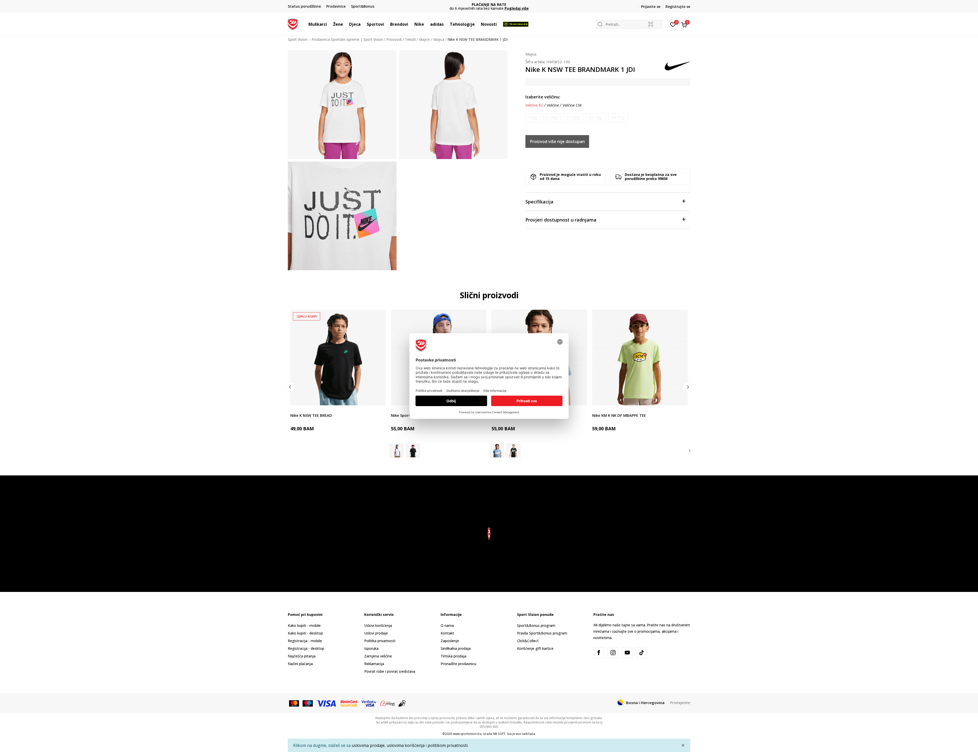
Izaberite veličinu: (542, 97)
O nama (447, 625)
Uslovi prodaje (376, 633)
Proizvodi (394, 39)
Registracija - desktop (306, 648)
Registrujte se (677, 6)
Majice (424, 39)
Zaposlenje (450, 640)
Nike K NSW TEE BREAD (311, 415)
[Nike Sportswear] (412, 450)
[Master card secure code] (349, 703)
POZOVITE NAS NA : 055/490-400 (489, 4)
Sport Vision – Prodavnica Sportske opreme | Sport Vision (335, 39)
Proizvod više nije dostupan (557, 141)
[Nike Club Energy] (513, 450)
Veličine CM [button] (572, 105)
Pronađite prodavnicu (458, 663)
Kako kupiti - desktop (305, 633)
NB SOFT (499, 734)
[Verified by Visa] (369, 703)
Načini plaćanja (300, 663)
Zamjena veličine (378, 656)
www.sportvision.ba (467, 734)
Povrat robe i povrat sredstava (389, 671)
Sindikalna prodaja (456, 648)
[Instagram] (613, 652)
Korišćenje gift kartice (535, 648)
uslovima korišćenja (406, 745)
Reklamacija (374, 663)
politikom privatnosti (448, 745)
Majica (438, 39)
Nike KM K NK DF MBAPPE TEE (619, 415)
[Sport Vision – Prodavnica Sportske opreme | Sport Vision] (293, 24)
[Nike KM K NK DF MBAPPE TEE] (640, 357)
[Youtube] (627, 652)
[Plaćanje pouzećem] (402, 703)
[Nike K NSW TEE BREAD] (338, 357)
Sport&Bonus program (536, 625)
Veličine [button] (553, 105)
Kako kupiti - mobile (304, 625)
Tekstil (410, 39)
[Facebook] (599, 652)
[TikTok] (641, 652)
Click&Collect (528, 640)
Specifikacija (539, 202)
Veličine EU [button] (534, 105)
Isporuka (371, 648)
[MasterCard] (294, 703)
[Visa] (326, 703)
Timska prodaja (453, 656)
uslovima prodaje (368, 745)
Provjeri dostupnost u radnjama (560, 220)
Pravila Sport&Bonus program (542, 633)
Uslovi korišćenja (378, 625)
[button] (329, 24)
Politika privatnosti (379, 640)
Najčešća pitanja (302, 656)
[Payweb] (387, 703)
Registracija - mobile (305, 640)
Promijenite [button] (680, 702)
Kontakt (447, 633)
